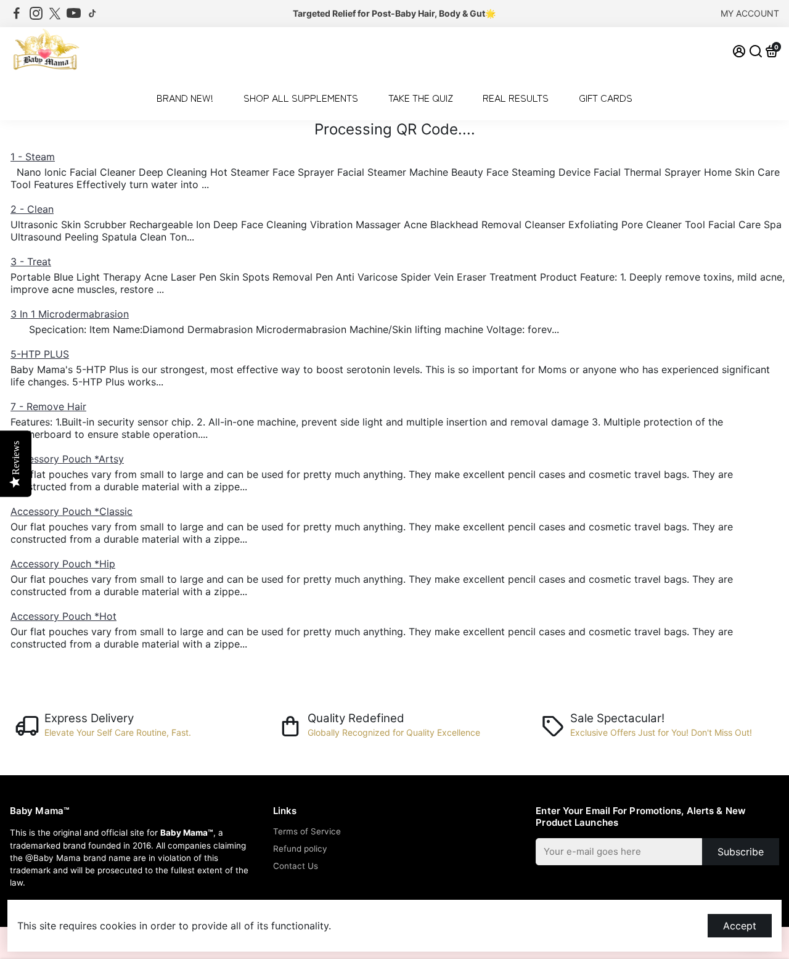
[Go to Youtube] (73, 13)
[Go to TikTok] (92, 13)
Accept (739, 926)
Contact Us (295, 866)
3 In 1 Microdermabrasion (69, 314)
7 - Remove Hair (48, 406)
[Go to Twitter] (55, 13)
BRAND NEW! (185, 97)
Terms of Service (307, 831)
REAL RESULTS (516, 97)
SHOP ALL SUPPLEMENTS (300, 97)
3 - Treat (30, 261)
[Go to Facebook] (16, 13)
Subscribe (740, 852)
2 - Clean (32, 209)
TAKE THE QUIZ (420, 97)
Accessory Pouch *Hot (63, 616)
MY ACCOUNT (750, 13)
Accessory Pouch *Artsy (67, 459)
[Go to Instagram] (36, 13)
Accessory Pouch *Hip (62, 564)
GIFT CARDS (605, 97)
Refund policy (300, 849)
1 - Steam (32, 156)
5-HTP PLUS (39, 354)
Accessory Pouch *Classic (71, 511)
